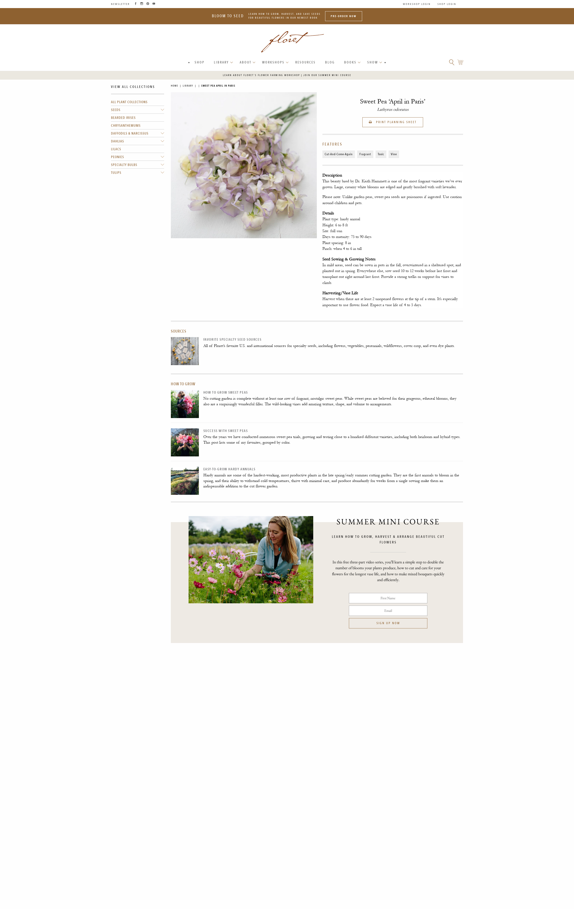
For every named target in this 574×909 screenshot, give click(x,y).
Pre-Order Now (344, 16)
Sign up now (388, 623)
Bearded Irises (123, 117)
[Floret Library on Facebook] (135, 4)
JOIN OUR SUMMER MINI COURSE (327, 75)
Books (350, 62)
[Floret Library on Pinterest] (147, 4)
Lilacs (116, 149)
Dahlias (117, 141)
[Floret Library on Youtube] (153, 4)
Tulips (116, 172)
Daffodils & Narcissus (129, 133)
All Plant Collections (129, 102)
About (245, 62)
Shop (199, 62)
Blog (330, 62)
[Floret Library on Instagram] (141, 4)
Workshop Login (417, 4)
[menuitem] (200, 62)
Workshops (273, 62)
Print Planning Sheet (396, 122)
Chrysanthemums (126, 125)
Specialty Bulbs (124, 164)
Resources (305, 62)
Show (372, 62)
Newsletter (120, 4)
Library (221, 62)
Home (174, 85)
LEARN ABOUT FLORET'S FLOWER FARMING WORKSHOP (261, 75)
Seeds (115, 109)
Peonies (117, 157)
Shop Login (446, 4)
